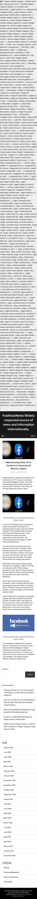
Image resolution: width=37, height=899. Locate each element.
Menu (33, 436)
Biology (6, 868)
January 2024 (9, 851)
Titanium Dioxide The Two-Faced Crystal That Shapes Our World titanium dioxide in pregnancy (19, 692)
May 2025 (7, 813)
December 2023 (10, 856)
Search (5, 669)
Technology (8, 882)
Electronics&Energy (11, 877)
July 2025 (7, 804)
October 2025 (9, 790)
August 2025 (8, 799)
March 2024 (8, 846)
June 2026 (8, 757)
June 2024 (8, 832)
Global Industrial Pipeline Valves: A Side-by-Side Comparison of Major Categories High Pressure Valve (20, 726)
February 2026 (9, 771)
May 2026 (7, 762)
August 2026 (8, 748)
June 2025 (8, 809)
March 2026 (8, 766)
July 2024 (7, 827)
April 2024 (7, 841)
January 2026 (9, 776)
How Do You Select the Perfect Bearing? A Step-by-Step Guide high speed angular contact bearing (19, 702)
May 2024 (7, 837)
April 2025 (7, 818)
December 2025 (10, 780)
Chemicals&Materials (11, 872)
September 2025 (10, 794)
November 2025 (9, 785)
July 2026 (7, 752)
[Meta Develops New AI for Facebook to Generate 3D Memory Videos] (18, 503)
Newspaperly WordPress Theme (21, 895)
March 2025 (8, 823)
